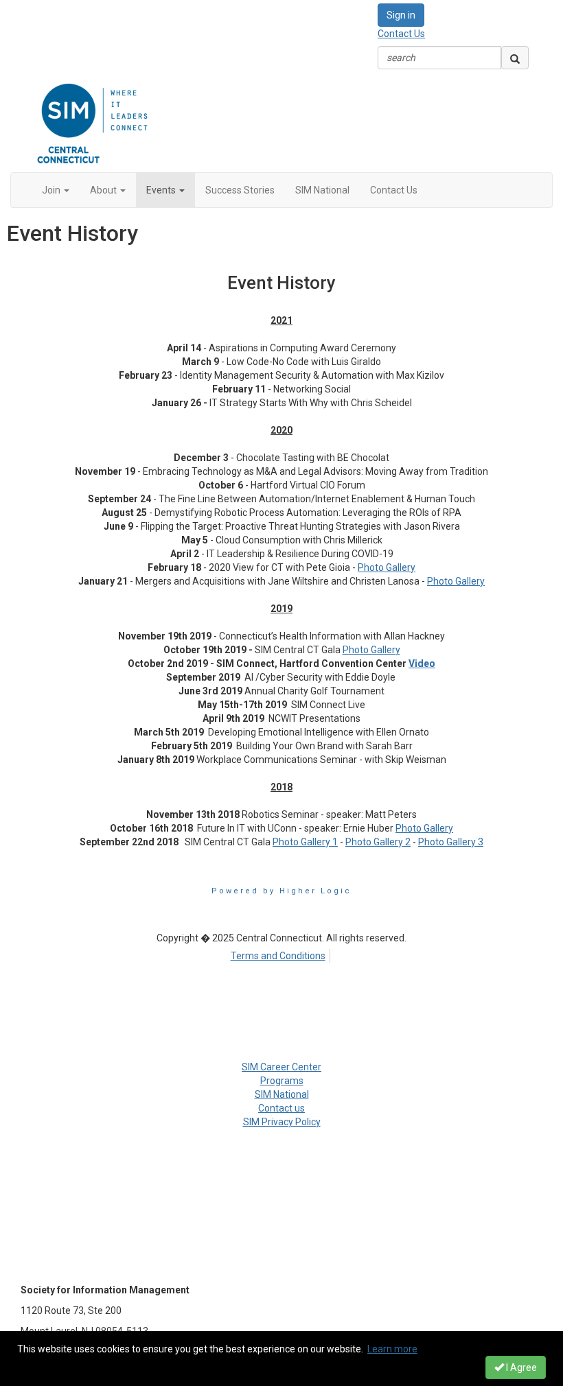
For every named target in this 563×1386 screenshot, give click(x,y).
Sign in (401, 15)
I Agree (520, 1367)
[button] (56, 190)
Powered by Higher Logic (281, 890)
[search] (515, 57)
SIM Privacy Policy (282, 1121)
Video (422, 663)
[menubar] (281, 954)
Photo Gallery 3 (450, 841)
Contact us (281, 1108)
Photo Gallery (386, 567)
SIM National (282, 1094)
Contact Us (401, 33)
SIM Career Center (281, 1066)
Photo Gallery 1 (305, 841)
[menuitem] (281, 954)
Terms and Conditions (278, 955)
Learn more (392, 1348)
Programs (281, 1080)
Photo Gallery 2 (378, 841)
